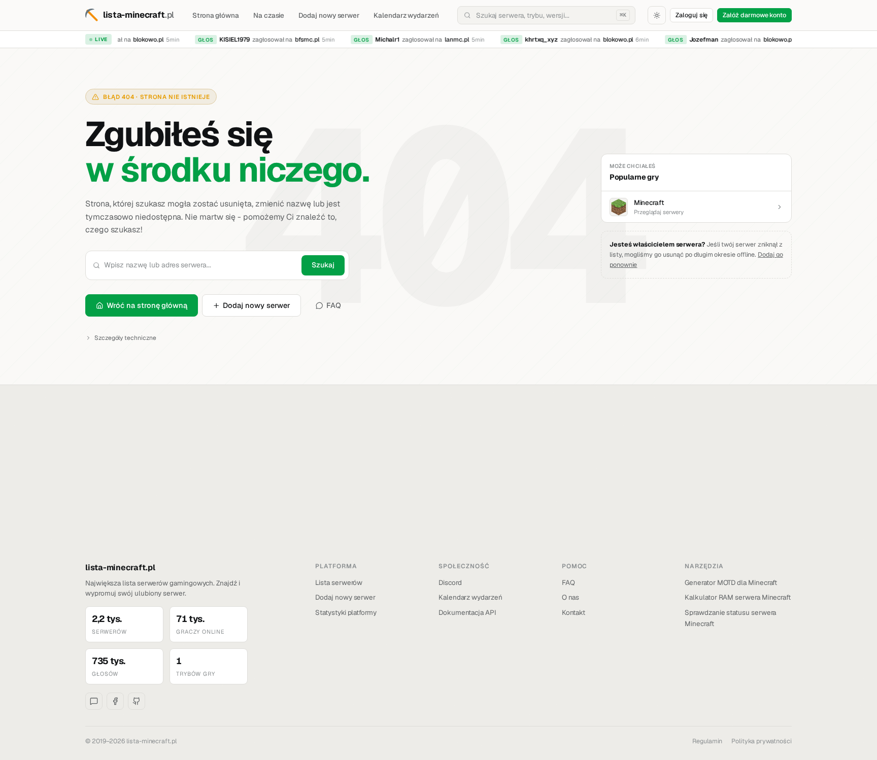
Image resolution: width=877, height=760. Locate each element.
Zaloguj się (691, 15)
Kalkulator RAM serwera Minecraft (738, 597)
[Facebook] (115, 701)
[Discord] (94, 701)
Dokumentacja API (467, 612)
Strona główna (215, 15)
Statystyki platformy (346, 612)
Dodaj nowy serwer (328, 15)
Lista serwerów (338, 582)
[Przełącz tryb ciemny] (657, 15)
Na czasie (268, 15)
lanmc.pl (452, 40)
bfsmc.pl (303, 40)
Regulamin (707, 741)
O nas (571, 597)
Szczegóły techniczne (125, 338)
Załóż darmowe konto (754, 15)
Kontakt (574, 612)
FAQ (333, 305)
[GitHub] (136, 701)
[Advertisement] (438, 485)
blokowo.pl (144, 40)
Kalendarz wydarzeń (406, 15)
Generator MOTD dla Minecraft (731, 582)
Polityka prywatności (761, 741)
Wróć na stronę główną (147, 305)
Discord (450, 582)
